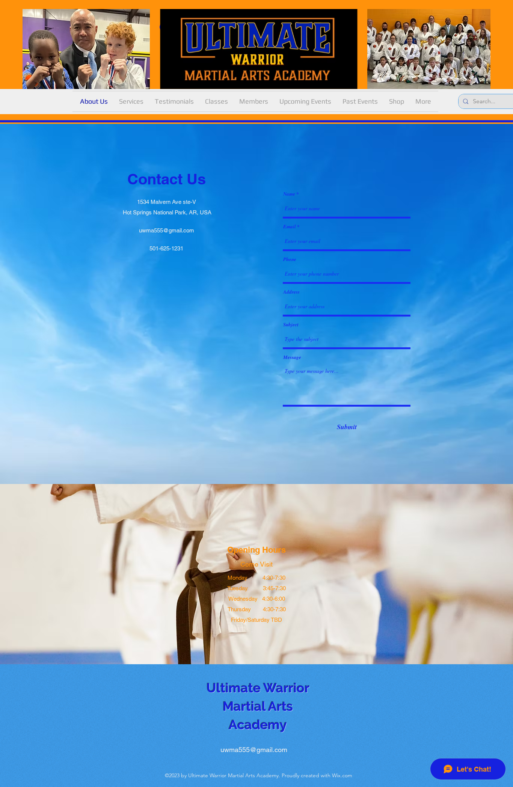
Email (289, 226)
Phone (289, 259)
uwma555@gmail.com (166, 230)
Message (292, 357)
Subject (291, 324)
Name (289, 193)
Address (291, 291)
